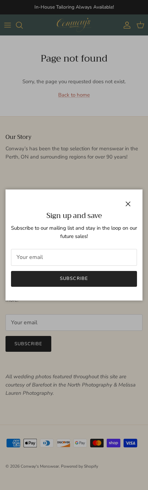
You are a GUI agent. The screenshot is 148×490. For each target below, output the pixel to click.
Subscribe (74, 278)
